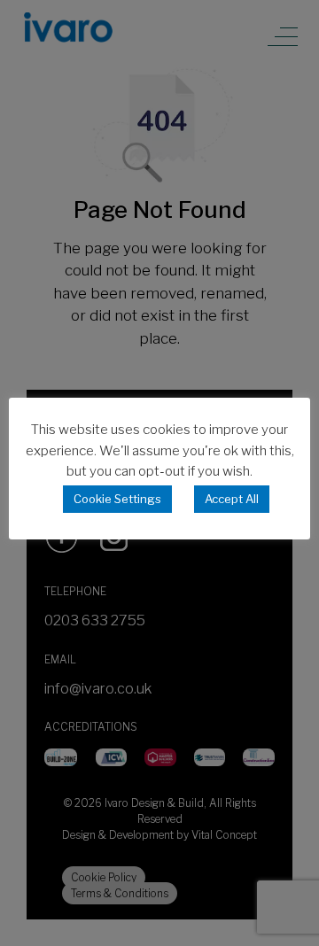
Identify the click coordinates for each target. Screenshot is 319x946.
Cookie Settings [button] (117, 499)
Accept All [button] (232, 499)
